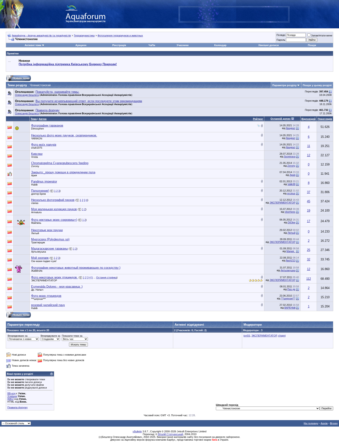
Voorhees (290, 211)
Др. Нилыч (37, 289)
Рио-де (291, 289)
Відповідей (308, 119)
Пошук (312, 45)
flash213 (290, 260)
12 (308, 155)
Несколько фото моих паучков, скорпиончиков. (64, 135)
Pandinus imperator (44, 181)
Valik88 (291, 184)
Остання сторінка (106, 277)
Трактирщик (38, 242)
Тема (34, 119)
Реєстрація (119, 45)
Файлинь (36, 222)
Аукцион (80, 45)
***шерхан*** (38, 299)
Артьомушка (38, 251)
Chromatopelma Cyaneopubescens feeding (59, 163)
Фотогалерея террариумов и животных (120, 35)
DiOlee (291, 222)
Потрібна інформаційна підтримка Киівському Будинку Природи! (68, 64)
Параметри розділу (284, 85)
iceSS (247, 335)
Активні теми (33, 45)
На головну (311, 423)
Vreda (34, 157)
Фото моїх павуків (43, 144)
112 (308, 278)
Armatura (36, 212)
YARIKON (36, 138)
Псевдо (281, 35)
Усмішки (12, 396)
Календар (220, 45)
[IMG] (10, 399)
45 (308, 201)
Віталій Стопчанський (170, 434)
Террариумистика (84, 35)
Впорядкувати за (50, 335)
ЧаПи (152, 45)
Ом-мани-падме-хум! (43, 261)
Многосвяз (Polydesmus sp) (50, 239)
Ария (34, 175)
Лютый (35, 233)
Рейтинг (258, 119)
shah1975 (36, 147)
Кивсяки (36, 154)
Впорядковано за (17, 335)
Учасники (183, 45)
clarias (35, 203)
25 (308, 250)
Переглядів (325, 119)
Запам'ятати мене (321, 35)
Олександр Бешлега (27, 95)
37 (308, 192)
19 (308, 210)
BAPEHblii (289, 307)
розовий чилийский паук (48, 305)
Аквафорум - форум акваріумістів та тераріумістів (41, 35)
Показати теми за (72, 335)
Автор (43, 119)
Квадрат (290, 128)
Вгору (334, 423)
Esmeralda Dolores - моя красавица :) (57, 286)
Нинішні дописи (269, 45)
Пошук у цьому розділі (317, 85)
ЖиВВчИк (36, 270)
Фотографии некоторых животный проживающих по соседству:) (75, 267)
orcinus (291, 193)
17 (308, 221)
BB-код (11, 393)
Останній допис (281, 118)
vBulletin (137, 431)
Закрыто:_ (63, 172)
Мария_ (290, 251)
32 (308, 259)
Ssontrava (289, 156)
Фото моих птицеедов (46, 296)
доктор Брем (38, 193)
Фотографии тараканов (47, 125)
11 (308, 146)
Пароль (281, 39)
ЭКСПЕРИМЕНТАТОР (282, 202)
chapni (281, 335)
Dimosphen (37, 128)
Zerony (35, 166)
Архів (324, 423)
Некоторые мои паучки (47, 230)
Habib (34, 184)
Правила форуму (17, 407)
